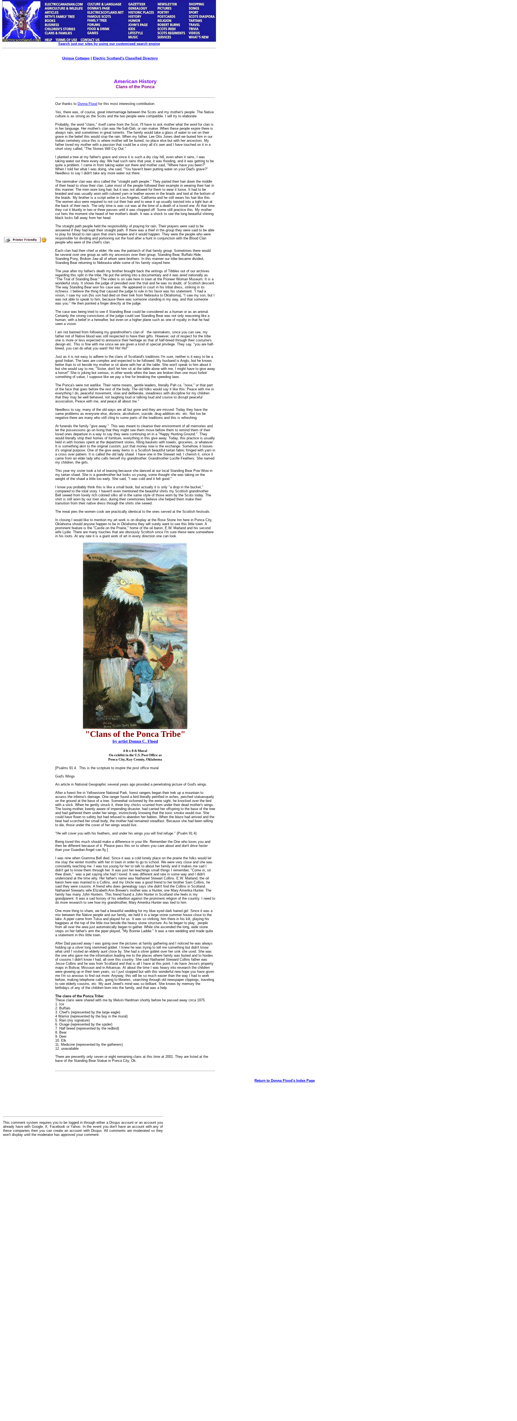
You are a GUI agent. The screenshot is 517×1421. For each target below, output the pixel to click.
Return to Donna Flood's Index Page (284, 1081)
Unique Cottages (76, 58)
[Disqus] (83, 1207)
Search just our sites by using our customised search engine (109, 44)
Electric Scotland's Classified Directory (125, 58)
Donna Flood (87, 104)
